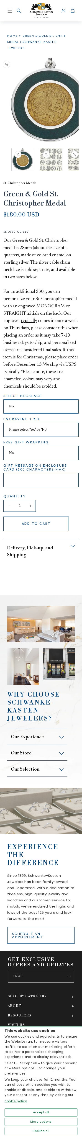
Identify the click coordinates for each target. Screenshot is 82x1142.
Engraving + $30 (22, 419)
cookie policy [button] (16, 1101)
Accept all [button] (41, 1112)
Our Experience (27, 737)
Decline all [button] (41, 1131)
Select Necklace (22, 396)
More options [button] (40, 1121)
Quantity (14, 496)
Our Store (21, 753)
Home (12, 35)
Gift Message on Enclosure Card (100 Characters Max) (35, 467)
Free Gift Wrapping (26, 442)
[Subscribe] (69, 976)
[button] (19, 10)
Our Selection (25, 769)
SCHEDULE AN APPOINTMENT (27, 935)
